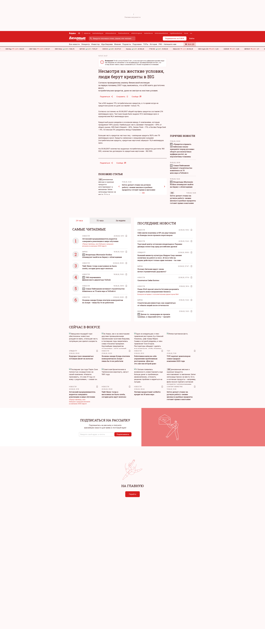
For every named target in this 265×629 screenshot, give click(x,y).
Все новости (74, 44)
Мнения (117, 44)
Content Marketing (175, 386)
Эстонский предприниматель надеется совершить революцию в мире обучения (82, 394)
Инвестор (95, 44)
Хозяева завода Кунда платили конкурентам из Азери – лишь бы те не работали (116, 358)
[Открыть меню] (79, 33)
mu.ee (186, 33)
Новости (86, 236)
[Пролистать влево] (119, 186)
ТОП (168, 351)
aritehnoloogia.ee (136, 33)
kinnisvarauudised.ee (161, 33)
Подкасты (126, 44)
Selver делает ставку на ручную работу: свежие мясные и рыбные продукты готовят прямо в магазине (138, 187)
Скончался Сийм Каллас (148, 280)
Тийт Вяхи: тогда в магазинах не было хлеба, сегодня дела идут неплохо (114, 394)
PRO (160, 44)
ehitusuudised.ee (110, 33)
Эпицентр (85, 44)
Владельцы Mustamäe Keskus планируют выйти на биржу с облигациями (181, 184)
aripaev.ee (87, 33)
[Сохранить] (126, 236)
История (153, 44)
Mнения (140, 311)
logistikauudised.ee (176, 33)
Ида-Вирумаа (107, 44)
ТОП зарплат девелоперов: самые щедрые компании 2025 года (179, 358)
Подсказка (137, 44)
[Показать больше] (191, 33)
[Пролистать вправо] (165, 186)
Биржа (84, 252)
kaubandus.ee (148, 33)
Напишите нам (170, 44)
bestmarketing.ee (97, 33)
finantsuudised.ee (123, 33)
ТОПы (145, 44)
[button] (96, 434)
